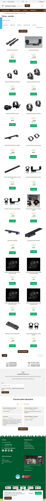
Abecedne (34, 25)
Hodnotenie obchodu (23, 399)
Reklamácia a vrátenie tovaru (29, 448)
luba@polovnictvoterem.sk (9, 448)
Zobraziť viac (23, 428)
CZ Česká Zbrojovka (10, 485)
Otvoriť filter (23, 31)
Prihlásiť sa (5, 392)
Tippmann (29, 485)
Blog (3, 463)
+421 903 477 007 (8, 444)
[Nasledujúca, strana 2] (40, 355)
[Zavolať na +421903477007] (24, 1)
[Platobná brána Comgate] (30, 487)
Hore (5, 355)
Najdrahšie (19, 25)
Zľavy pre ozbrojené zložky (7, 461)
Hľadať (27, 5)
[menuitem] (6, 10)
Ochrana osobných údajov (29, 446)
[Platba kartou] (38, 487)
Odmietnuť (31, 493)
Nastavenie (8, 498)
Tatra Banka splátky (35, 485)
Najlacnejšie (12, 25)
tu (16, 495)
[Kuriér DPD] (8, 487)
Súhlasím (38, 493)
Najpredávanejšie (27, 25)
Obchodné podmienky (28, 445)
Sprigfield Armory (18, 485)
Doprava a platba (11, 1)
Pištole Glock (24, 485)
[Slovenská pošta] (23, 487)
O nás (4, 1)
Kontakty (26, 442)
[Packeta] (15, 487)
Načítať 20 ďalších (23, 351)
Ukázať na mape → (28, 470)
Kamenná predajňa (5, 460)
